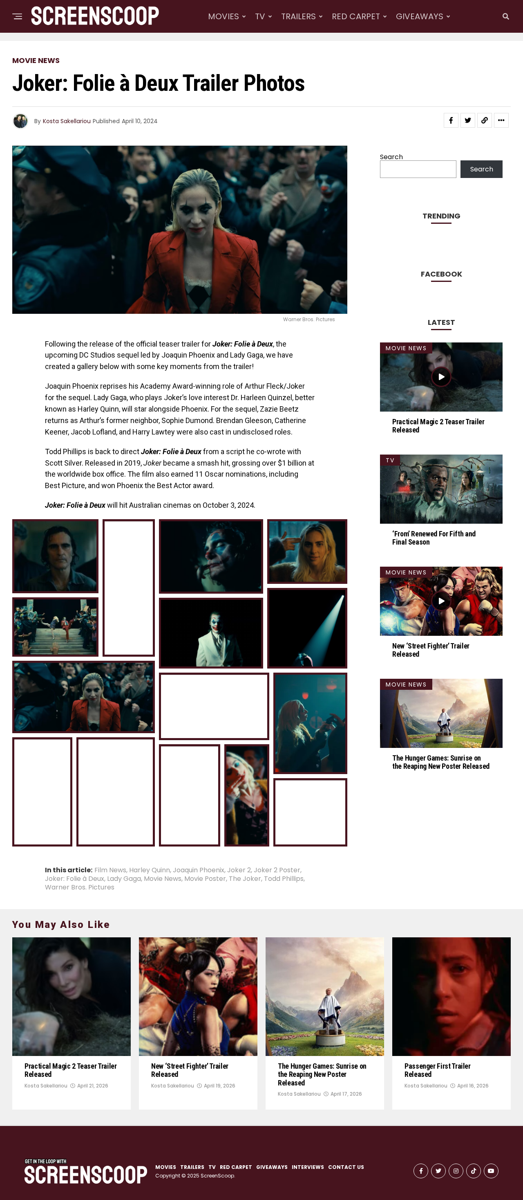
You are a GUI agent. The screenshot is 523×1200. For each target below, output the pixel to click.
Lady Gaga (124, 879)
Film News (110, 870)
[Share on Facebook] (451, 120)
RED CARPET (356, 16)
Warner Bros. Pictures (79, 887)
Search (391, 157)
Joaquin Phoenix (198, 870)
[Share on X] (66, 584)
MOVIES (223, 16)
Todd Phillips (284, 879)
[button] (55, 556)
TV (260, 16)
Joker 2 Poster (277, 870)
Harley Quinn (149, 870)
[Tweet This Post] (467, 120)
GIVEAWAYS (419, 16)
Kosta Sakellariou (67, 121)
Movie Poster (205, 879)
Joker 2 (239, 870)
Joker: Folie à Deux (74, 879)
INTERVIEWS (330, 50)
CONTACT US (346, 1167)
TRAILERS (298, 16)
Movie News (162, 879)
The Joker (245, 879)
